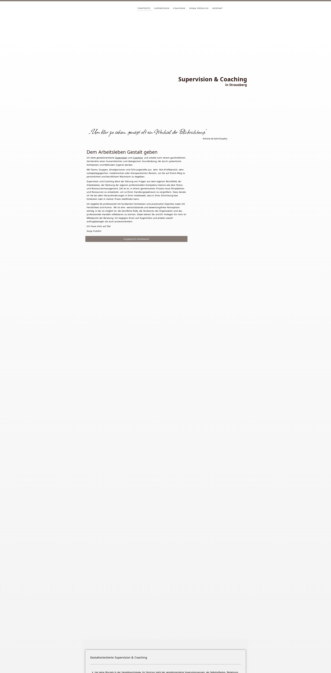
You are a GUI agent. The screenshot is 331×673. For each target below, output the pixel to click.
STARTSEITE (143, 8)
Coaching (179, 8)
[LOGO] (104, 9)
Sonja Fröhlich (199, 8)
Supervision (161, 8)
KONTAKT (217, 8)
